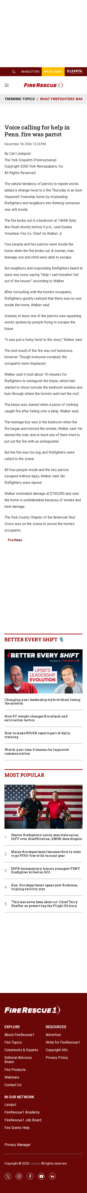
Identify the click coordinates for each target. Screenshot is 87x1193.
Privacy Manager (17, 1145)
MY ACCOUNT (53, 71)
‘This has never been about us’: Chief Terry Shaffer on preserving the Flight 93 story (44, 904)
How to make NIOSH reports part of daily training (37, 735)
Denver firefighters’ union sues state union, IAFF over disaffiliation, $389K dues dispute (46, 837)
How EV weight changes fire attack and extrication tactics (35, 718)
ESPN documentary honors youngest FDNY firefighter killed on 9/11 (45, 870)
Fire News (15, 540)
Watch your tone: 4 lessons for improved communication (36, 752)
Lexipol (35, 1163)
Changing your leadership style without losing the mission (42, 702)
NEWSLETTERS (30, 71)
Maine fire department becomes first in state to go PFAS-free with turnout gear (46, 854)
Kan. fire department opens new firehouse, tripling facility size (44, 887)
